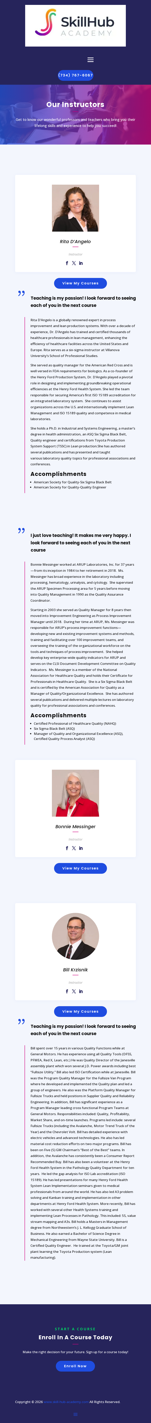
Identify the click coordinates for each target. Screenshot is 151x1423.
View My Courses (80, 283)
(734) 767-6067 (75, 75)
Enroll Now (75, 1366)
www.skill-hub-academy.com (66, 1402)
